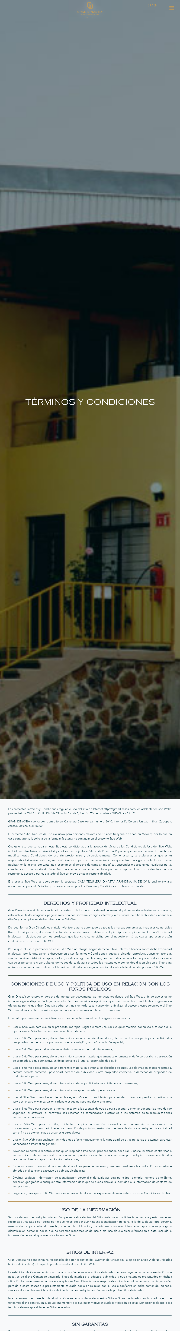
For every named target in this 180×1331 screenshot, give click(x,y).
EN (155, 5)
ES (149, 5)
